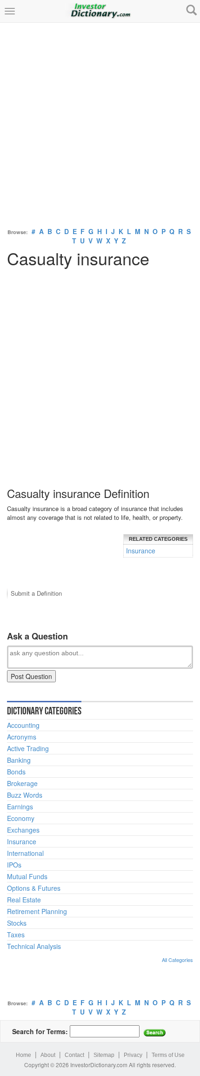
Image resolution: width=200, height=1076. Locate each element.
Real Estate (24, 899)
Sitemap (103, 1055)
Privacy (133, 1055)
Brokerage (22, 783)
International (25, 853)
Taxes (16, 934)
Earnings (20, 806)
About (47, 1055)
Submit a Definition (36, 593)
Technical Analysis (34, 946)
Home (23, 1055)
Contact (74, 1055)
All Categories (177, 959)
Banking (19, 760)
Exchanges (23, 829)
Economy (20, 818)
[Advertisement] (100, 123)
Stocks (17, 923)
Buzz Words (24, 795)
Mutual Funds (27, 876)
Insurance (140, 550)
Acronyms (21, 736)
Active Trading (28, 748)
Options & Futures (33, 888)
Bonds (16, 771)
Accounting (23, 725)
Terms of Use (168, 1055)
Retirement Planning (37, 911)
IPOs (14, 864)
